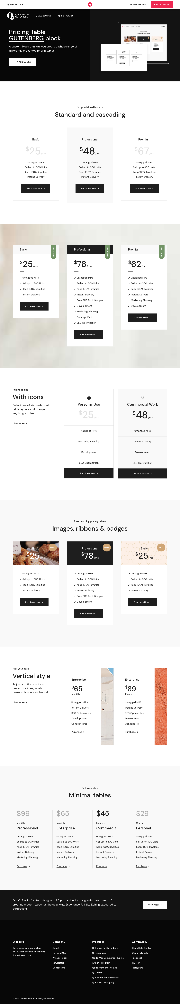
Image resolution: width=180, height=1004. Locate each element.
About (55, 948)
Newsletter (58, 962)
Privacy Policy (59, 957)
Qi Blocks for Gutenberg (105, 948)
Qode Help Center (141, 948)
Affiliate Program (101, 962)
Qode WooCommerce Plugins (108, 957)
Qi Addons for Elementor (105, 977)
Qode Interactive (29, 998)
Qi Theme (97, 972)
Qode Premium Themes (104, 967)
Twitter (136, 962)
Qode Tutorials (140, 952)
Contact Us (58, 967)
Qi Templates (99, 952)
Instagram (137, 967)
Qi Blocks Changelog (103, 982)
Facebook (137, 957)
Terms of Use (59, 952)
